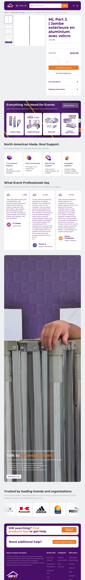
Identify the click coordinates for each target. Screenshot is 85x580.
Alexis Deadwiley (69, 237)
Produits (72, 568)
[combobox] (42, 5)
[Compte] (74, 5)
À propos (72, 575)
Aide (70, 572)
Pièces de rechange (18, 12)
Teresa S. (42, 244)
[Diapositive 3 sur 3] (8, 39)
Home (6, 12)
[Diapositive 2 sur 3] (8, 29)
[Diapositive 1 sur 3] (8, 19)
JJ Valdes (17, 223)
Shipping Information (57, 89)
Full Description (55, 82)
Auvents (71, 564)
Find (65, 6)
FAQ (48, 577)
